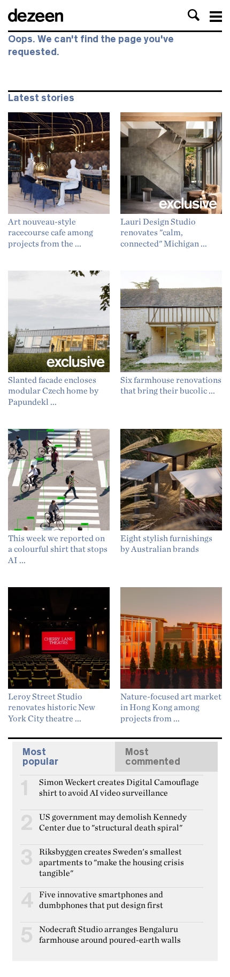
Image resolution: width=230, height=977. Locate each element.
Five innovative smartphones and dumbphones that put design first (101, 899)
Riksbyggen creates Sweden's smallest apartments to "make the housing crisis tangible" (111, 856)
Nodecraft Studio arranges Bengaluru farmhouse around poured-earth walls (110, 933)
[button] (193, 14)
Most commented (152, 756)
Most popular (40, 756)
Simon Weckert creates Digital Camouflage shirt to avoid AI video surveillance (119, 786)
